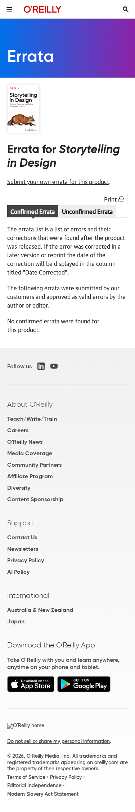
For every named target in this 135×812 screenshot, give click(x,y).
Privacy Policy (25, 560)
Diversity (18, 488)
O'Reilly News (24, 442)
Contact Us (22, 537)
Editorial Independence (34, 785)
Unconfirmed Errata (87, 211)
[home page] (43, 9)
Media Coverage (29, 453)
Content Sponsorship (35, 499)
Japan (15, 621)
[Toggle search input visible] (125, 9)
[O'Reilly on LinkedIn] (41, 366)
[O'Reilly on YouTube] (54, 366)
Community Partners (34, 465)
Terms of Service (26, 777)
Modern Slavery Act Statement (42, 794)
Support (20, 522)
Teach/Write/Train (32, 419)
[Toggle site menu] (9, 9)
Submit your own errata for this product (58, 181)
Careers (17, 430)
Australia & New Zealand (40, 610)
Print (110, 199)
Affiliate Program (30, 476)
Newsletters (22, 549)
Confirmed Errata (32, 211)
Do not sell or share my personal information (58, 741)
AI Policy (18, 572)
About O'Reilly (30, 404)
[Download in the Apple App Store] (30, 690)
